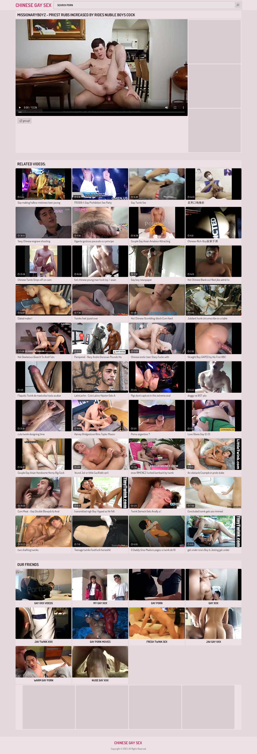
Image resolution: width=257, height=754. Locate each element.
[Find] (238, 5)
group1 (26, 120)
